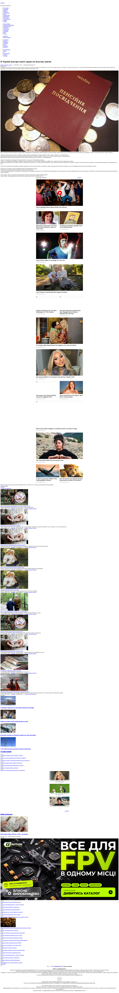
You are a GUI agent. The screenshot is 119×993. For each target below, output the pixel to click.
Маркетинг (6, 27)
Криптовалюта (6, 24)
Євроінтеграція (6, 26)
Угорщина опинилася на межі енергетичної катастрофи (17, 707)
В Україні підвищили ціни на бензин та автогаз (12, 755)
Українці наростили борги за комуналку (10, 907)
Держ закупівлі (6, 19)
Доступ (5, 33)
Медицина (5, 30)
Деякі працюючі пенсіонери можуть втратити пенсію (13, 545)
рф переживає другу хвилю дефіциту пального (12, 912)
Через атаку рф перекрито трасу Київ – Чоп (11, 945)
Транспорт (5, 31)
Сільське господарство (8, 25)
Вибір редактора (6, 814)
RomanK (13, 508)
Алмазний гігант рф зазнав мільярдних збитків (12, 937)
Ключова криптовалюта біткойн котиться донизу (12, 765)
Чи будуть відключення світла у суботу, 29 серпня (12, 904)
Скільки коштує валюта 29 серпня (9, 947)
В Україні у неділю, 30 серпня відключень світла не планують (15, 760)
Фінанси (5, 10)
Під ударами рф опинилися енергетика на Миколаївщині (14, 940)
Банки (4, 14)
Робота (5, 50)
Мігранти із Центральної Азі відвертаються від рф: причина (15, 691)
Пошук (5, 21)
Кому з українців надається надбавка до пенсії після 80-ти (14, 611)
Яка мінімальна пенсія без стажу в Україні (10, 525)
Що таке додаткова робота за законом (9, 767)
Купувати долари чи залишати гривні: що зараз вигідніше (18, 735)
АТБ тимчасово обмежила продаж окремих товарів (13, 950)
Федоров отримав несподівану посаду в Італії (11, 935)
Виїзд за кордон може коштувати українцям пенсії (12, 567)
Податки (5, 47)
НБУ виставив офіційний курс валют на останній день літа (14, 917)
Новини (5, 54)
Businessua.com (58, 966)
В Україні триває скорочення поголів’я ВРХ (11, 942)
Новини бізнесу (7, 37)
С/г (4, 52)
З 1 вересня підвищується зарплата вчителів (11, 670)
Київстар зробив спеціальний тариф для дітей (14, 721)
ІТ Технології (6, 53)
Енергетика (6, 17)
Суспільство (6, 28)
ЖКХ (4, 32)
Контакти (5, 36)
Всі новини (6, 8)
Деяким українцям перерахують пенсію (10, 589)
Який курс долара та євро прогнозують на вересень (13, 770)
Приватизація (6, 15)
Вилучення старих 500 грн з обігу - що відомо (14, 834)
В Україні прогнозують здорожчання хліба (11, 902)
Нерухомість (6, 16)
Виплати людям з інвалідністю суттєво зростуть (12, 631)
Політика (5, 11)
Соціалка (5, 55)
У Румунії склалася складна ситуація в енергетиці (16, 749)
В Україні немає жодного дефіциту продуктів (11, 762)
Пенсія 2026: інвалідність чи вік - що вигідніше (12, 651)
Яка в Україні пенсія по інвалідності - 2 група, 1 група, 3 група (15, 506)
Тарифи (5, 20)
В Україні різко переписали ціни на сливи (10, 914)
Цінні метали (6, 12)
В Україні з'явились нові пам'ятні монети (10, 909)
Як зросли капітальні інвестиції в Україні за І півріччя (13, 758)
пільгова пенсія (4, 486)
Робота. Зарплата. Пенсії (6, 65)
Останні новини (6, 752)
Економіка (5, 9)
